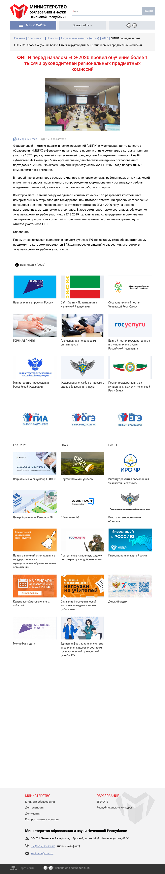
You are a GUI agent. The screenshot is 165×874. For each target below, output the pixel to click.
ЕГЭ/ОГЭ (102, 801)
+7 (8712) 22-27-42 (43, 846)
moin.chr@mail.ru (42, 853)
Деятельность (34, 807)
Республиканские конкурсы (115, 807)
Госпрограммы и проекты (42, 819)
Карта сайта (27, 868)
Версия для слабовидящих (72, 868)
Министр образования (40, 801)
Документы (32, 813)
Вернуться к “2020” (32, 264)
